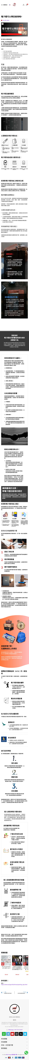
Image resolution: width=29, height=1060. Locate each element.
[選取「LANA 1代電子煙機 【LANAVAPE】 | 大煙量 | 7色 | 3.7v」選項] (24, 964)
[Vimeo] (25, 1034)
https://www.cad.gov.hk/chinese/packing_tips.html (14, 984)
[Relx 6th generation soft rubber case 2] (6, 960)
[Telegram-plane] (8, 1034)
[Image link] (14, 1008)
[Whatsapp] (4, 1034)
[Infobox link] (14, 725)
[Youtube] (12, 1034)
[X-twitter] (21, 1034)
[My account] (23, 4)
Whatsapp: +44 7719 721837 (15, 1029)
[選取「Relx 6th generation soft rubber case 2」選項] (2, 964)
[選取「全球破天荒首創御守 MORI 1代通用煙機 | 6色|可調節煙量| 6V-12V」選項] (13, 964)
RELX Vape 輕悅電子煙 (11, 1054)
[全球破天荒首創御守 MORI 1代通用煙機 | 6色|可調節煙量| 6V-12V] (17, 960)
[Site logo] (14, 4)
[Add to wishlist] (9, 957)
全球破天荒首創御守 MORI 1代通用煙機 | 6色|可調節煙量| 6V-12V (17, 968)
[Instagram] (17, 1034)
